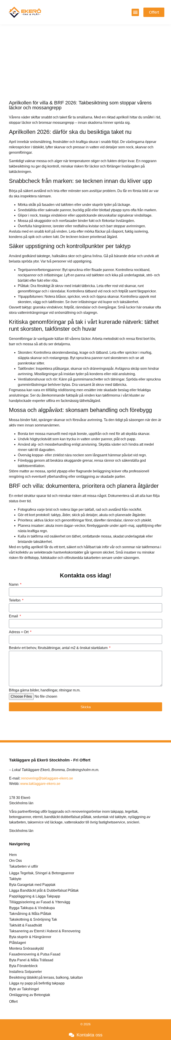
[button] (135, 12)
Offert (13, 1001)
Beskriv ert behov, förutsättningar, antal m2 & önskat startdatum (58, 648)
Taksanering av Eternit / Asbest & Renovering (44, 931)
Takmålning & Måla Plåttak (30, 914)
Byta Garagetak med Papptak (32, 885)
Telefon (15, 600)
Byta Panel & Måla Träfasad (31, 960)
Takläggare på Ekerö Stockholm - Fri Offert (49, 760)
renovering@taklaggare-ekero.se (47, 778)
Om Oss (15, 860)
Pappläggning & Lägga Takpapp (34, 896)
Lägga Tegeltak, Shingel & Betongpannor (41, 873)
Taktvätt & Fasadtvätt (25, 925)
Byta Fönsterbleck (23, 966)
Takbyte (15, 879)
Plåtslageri (17, 943)
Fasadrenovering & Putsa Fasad (34, 954)
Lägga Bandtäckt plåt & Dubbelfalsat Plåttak (44, 890)
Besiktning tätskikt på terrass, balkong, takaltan (46, 977)
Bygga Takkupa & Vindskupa (32, 908)
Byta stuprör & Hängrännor (30, 937)
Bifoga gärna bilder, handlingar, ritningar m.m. (44, 690)
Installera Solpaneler (25, 972)
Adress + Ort (19, 632)
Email (14, 616)
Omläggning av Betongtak (29, 995)
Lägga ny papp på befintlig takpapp (37, 983)
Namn (14, 584)
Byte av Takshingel (24, 989)
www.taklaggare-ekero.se (40, 784)
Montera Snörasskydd (26, 948)
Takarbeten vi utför (23, 866)
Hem (13, 855)
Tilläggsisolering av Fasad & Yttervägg (39, 902)
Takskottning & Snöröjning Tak (33, 919)
